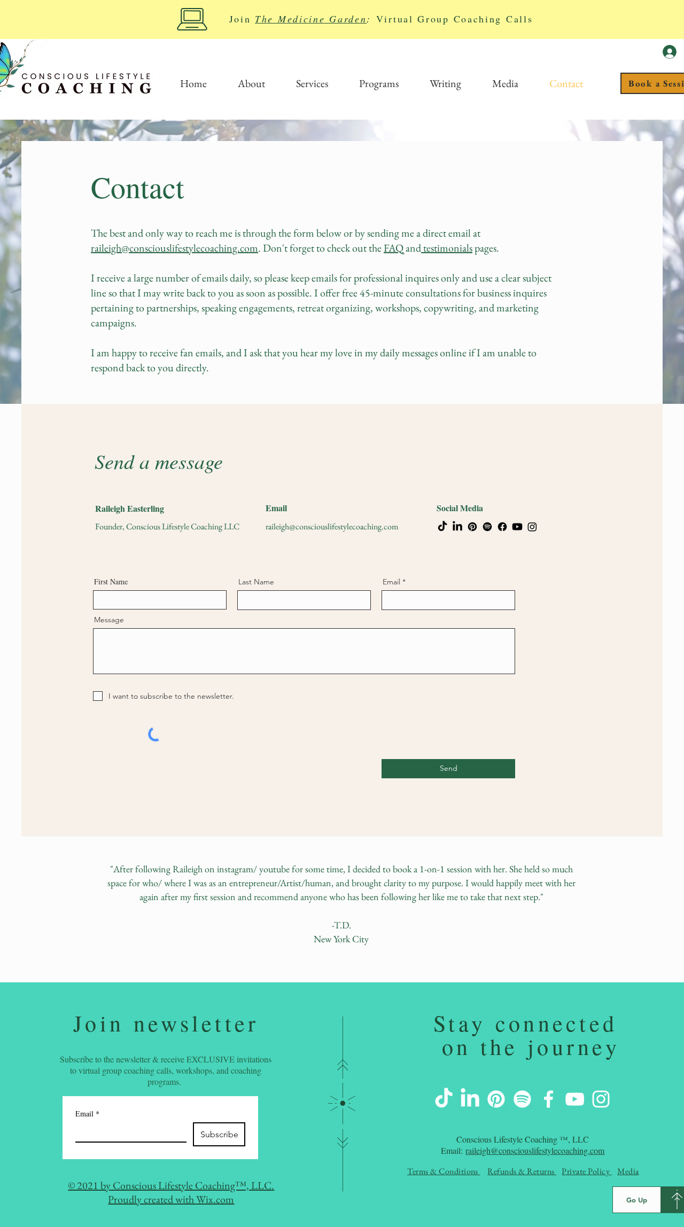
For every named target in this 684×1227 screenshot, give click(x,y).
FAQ (393, 248)
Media (628, 1171)
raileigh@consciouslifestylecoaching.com (174, 248)
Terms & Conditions (443, 1171)
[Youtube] (517, 527)
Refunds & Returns (521, 1171)
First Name (111, 581)
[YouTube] (574, 1099)
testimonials (446, 248)
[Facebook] (502, 527)
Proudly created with (152, 1199)
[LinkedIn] (457, 527)
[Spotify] (487, 527)
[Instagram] (532, 527)
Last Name (256, 581)
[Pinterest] (472, 527)
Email (391, 581)
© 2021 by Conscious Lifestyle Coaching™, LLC (169, 1185)
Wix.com (215, 1199)
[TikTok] (442, 527)
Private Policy (586, 1171)
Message (109, 619)
